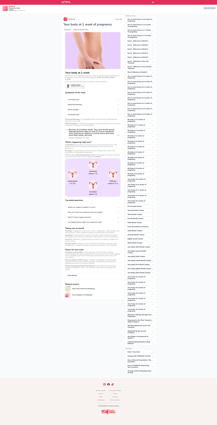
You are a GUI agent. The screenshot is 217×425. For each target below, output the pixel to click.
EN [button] (153, 2)
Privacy (115, 393)
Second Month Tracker (136, 210)
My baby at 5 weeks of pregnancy (136, 153)
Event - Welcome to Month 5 (138, 45)
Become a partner (101, 390)
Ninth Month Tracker (135, 243)
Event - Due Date (134, 352)
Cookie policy (100, 400)
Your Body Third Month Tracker (139, 247)
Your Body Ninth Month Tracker (139, 273)
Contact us (115, 397)
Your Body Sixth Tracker (136, 256)
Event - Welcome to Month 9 (138, 57)
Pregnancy (67, 29)
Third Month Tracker (135, 214)
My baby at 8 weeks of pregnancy (136, 169)
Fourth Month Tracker (135, 218)
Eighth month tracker (135, 239)
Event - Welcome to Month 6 (138, 49)
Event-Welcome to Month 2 (137, 72)
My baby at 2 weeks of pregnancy (136, 136)
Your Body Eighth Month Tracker (139, 268)
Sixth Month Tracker (135, 231)
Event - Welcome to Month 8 (138, 53)
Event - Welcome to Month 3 (138, 41)
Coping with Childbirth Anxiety (139, 356)
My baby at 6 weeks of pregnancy (136, 158)
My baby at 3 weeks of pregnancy (136, 142)
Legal (100, 397)
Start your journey (209, 8)
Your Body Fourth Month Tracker (139, 260)
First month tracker (135, 206)
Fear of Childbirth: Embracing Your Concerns (138, 366)
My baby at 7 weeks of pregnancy (136, 163)
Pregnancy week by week (80, 29)
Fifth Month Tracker (135, 222)
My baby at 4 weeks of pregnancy (136, 147)
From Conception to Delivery (138, 226)
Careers (101, 393)
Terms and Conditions (115, 390)
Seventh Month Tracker (136, 235)
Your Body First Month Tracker (139, 264)
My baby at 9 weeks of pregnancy (136, 174)
